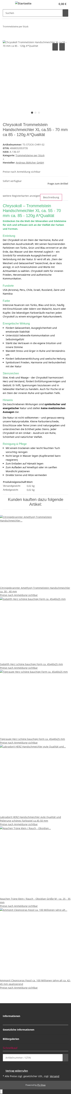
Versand (54, 1076)
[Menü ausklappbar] (7, 4)
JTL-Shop (41, 1085)
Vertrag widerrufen (17, 1070)
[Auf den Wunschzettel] (62, 47)
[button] (50, 4)
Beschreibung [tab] (51, 197)
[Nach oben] (1, 1091)
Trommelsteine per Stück (30, 155)
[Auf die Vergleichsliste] (55, 47)
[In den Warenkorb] (5, 38)
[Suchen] (65, 13)
